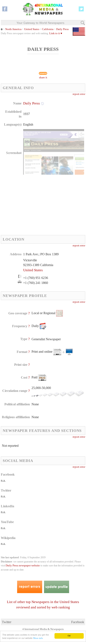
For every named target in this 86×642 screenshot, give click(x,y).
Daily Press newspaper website (23, 565)
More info (38, 638)
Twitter (6, 622)
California (47, 29)
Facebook (77, 622)
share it (43, 77)
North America (13, 29)
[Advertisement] (32, 205)
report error (79, 94)
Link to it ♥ (55, 33)
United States (31, 29)
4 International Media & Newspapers (43, 629)
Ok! (69, 636)
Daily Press (62, 29)
